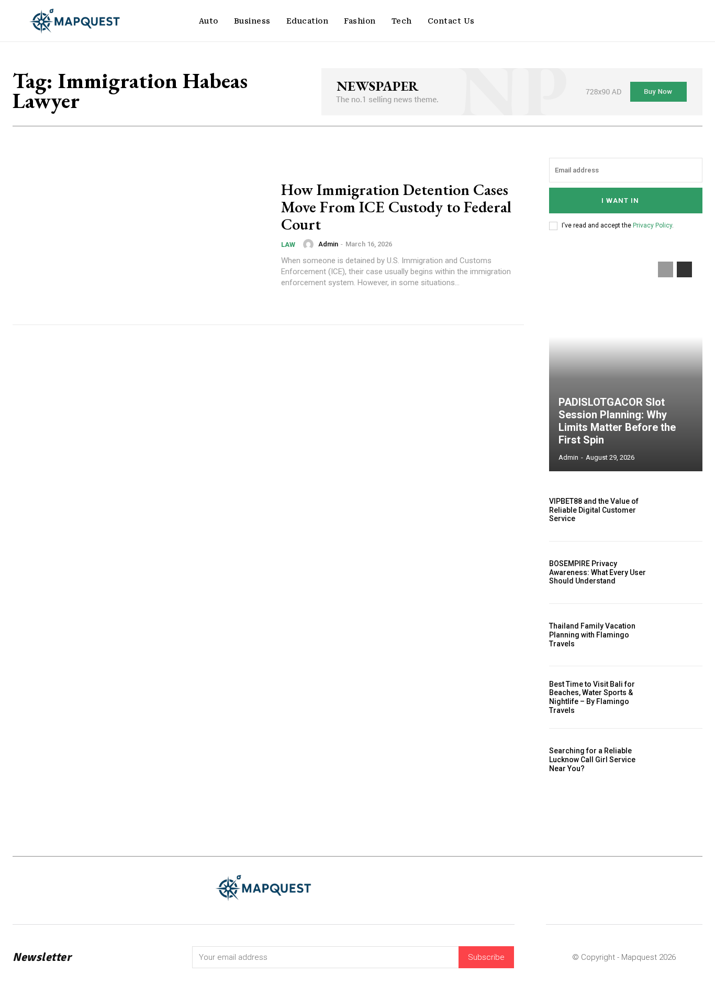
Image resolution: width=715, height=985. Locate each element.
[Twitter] (675, 887)
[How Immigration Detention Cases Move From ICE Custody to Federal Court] (140, 234)
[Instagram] (613, 887)
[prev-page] (665, 269)
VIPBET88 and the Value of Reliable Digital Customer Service (594, 510)
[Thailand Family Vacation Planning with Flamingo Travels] (679, 635)
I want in (620, 200)
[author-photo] (310, 244)
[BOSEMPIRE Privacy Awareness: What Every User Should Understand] (679, 572)
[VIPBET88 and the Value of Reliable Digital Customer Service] (679, 510)
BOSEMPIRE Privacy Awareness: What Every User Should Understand (597, 572)
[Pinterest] (634, 887)
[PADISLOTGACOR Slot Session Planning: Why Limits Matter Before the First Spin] (626, 361)
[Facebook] (573, 887)
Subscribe (486, 957)
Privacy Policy (652, 225)
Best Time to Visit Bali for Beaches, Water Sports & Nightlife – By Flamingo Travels (592, 697)
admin (328, 244)
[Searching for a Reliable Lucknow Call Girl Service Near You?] (679, 760)
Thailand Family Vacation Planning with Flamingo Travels (592, 635)
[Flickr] (593, 887)
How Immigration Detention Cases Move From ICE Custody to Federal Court (396, 206)
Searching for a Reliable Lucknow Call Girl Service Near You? (592, 759)
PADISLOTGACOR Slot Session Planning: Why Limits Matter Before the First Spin (617, 421)
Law (288, 244)
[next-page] (684, 269)
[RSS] (654, 887)
